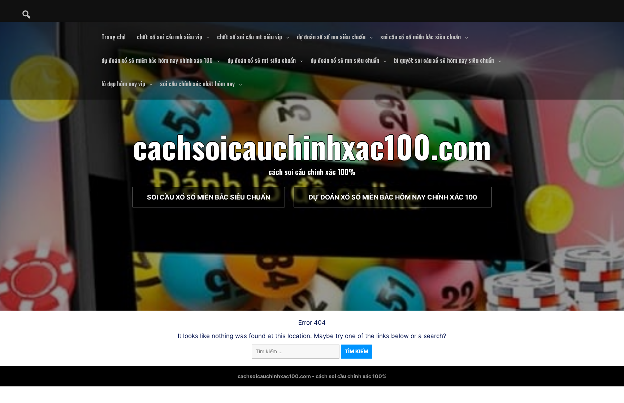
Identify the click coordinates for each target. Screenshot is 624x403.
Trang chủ (113, 36)
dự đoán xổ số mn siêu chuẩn (331, 36)
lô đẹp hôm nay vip (123, 83)
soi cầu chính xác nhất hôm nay (197, 83)
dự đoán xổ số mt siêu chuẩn (262, 60)
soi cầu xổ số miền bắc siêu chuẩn (420, 36)
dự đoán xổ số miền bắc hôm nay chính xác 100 (157, 60)
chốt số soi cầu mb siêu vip (169, 36)
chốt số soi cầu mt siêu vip (249, 36)
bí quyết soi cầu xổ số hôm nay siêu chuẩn (444, 60)
